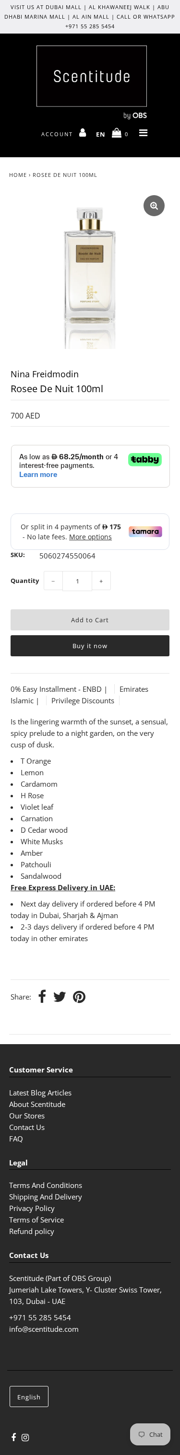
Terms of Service (36, 1219)
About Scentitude (37, 1104)
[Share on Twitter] (59, 997)
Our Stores (27, 1115)
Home (18, 174)
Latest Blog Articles (40, 1092)
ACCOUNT (58, 134)
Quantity (25, 580)
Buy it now (90, 645)
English (29, 1397)
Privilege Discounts (82, 700)
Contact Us (27, 1127)
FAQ (16, 1138)
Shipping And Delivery (45, 1196)
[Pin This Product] (79, 997)
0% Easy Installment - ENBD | (60, 689)
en (101, 134)
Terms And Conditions (45, 1185)
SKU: (18, 554)
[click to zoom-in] (154, 205)
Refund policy (31, 1231)
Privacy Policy (32, 1208)
